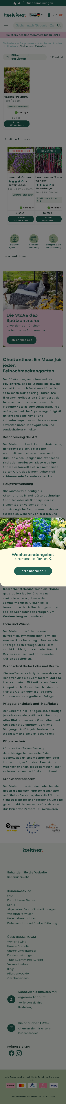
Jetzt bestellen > (33, 571)
